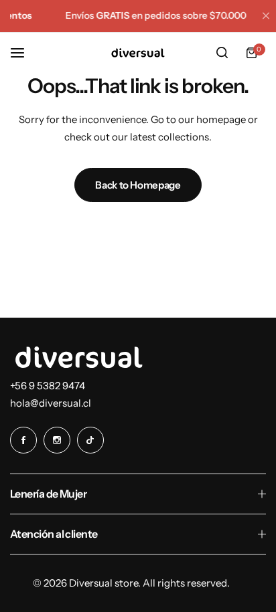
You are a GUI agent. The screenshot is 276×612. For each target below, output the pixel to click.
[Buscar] (221, 53)
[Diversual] (138, 52)
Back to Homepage (137, 185)
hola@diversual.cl (50, 403)
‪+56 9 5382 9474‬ (47, 385)
